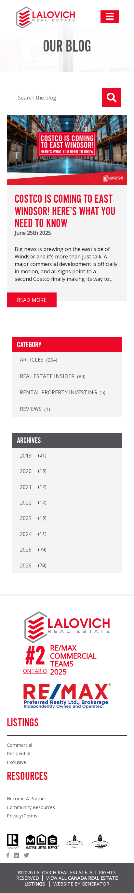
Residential (18, 753)
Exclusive (16, 762)
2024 (26, 534)
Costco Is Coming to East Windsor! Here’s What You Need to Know (65, 211)
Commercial (19, 745)
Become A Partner (26, 798)
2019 (26, 455)
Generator (95, 884)
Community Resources (31, 807)
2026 (26, 565)
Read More (32, 300)
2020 (26, 471)
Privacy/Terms (22, 816)
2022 (26, 502)
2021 (26, 487)
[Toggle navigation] (109, 16)
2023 (26, 518)
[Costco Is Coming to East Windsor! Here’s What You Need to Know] (67, 183)
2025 (26, 549)
